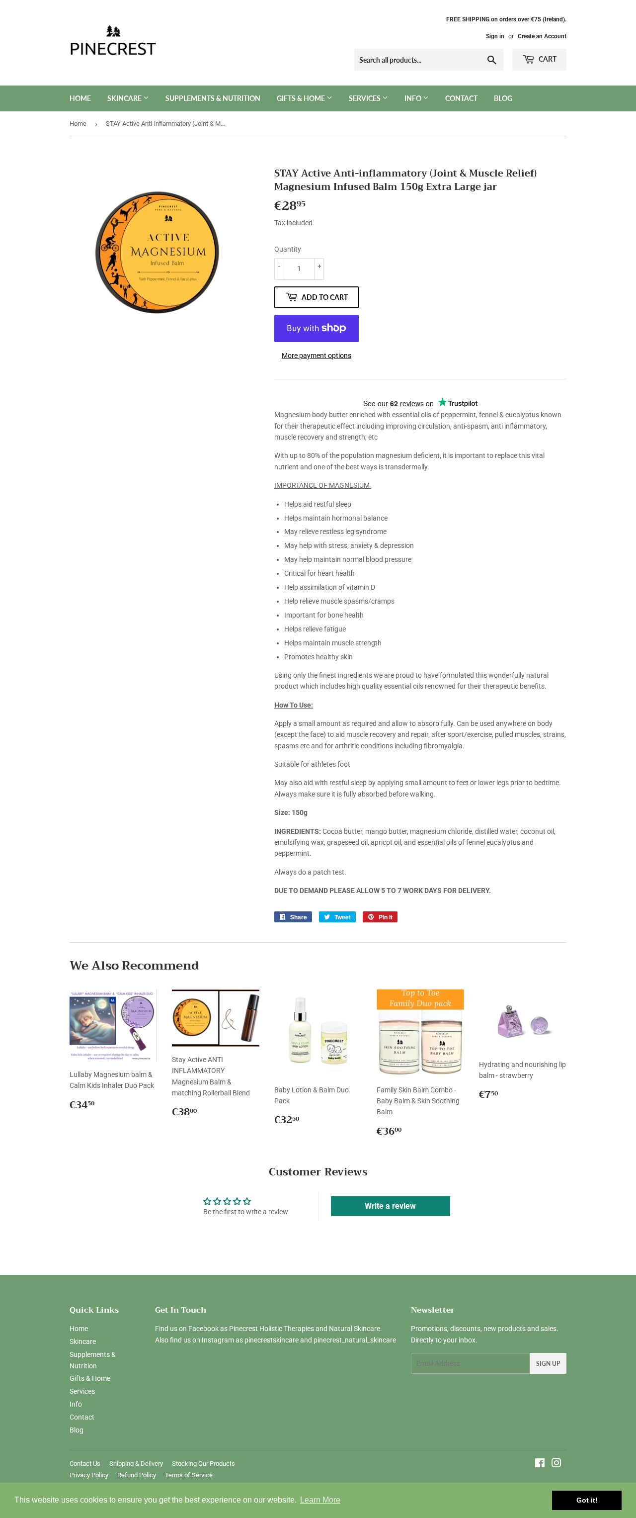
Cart (546, 59)
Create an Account (542, 36)
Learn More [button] (320, 1500)
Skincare (125, 98)
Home (80, 98)
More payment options (316, 355)
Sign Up (548, 1363)
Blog (503, 98)
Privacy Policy (89, 1475)
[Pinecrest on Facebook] (540, 1464)
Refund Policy (136, 1475)
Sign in (495, 36)
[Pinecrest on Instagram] (556, 1464)
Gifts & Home (301, 98)
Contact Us (85, 1463)
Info (413, 98)
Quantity (287, 249)
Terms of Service (189, 1475)
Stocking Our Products (203, 1463)
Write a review (390, 1206)
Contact (461, 98)
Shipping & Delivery (136, 1463)
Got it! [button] (587, 1500)
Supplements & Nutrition (212, 98)
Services (365, 98)
